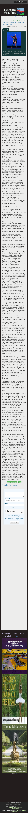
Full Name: (7, 498)
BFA (16, 773)
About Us (11, 807)
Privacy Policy (15, 808)
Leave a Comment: (9, 491)
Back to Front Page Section (12, 482)
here (15, 636)
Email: (6, 503)
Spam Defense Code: (10, 507)
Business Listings (18, 807)
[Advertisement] (14, 578)
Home (23, 2)
